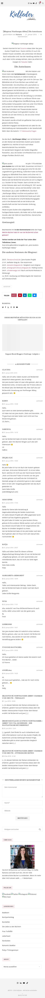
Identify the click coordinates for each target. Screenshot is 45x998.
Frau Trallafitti (7, 931)
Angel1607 (7, 670)
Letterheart (6, 936)
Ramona (19, 34)
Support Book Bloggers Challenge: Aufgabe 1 (22, 354)
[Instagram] (28, 3)
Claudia (6, 370)
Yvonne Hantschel (12, 647)
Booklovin (5, 913)
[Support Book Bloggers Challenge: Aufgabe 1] (22, 337)
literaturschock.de (13, 260)
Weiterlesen (27, 878)
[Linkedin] (31, 3)
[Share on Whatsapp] (30, 295)
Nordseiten (6, 941)
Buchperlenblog (8, 917)
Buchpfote (6, 922)
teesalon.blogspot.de (14, 265)
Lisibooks (7, 624)
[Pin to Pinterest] (20, 295)
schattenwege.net (13, 270)
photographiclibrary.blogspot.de (19, 268)
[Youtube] (33, 3)
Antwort (39, 369)
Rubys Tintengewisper (10, 950)
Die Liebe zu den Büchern (11, 927)
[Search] (43, 3)
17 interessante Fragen (28, 131)
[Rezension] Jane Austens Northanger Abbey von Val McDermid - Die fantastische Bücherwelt (21, 723)
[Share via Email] (34, 295)
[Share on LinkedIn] (25, 295)
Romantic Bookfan (8, 945)
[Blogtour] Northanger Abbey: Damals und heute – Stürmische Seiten (22, 752)
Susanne (23, 48)
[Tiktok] (36, 3)
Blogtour (7, 286)
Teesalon (24, 62)
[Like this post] (14, 295)
